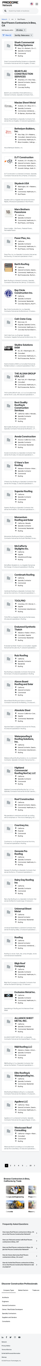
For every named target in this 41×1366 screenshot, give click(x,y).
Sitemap (4, 1357)
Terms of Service (7, 1349)
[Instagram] (15, 1337)
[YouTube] (19, 1337)
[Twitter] (10, 1337)
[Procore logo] (10, 2)
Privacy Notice (6, 1346)
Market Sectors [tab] (23, 1290)
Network (7, 5)
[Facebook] (6, 1337)
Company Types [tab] (8, 1290)
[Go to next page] (34, 1165)
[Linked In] (2, 1337)
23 (30, 1165)
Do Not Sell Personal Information (11, 1353)
